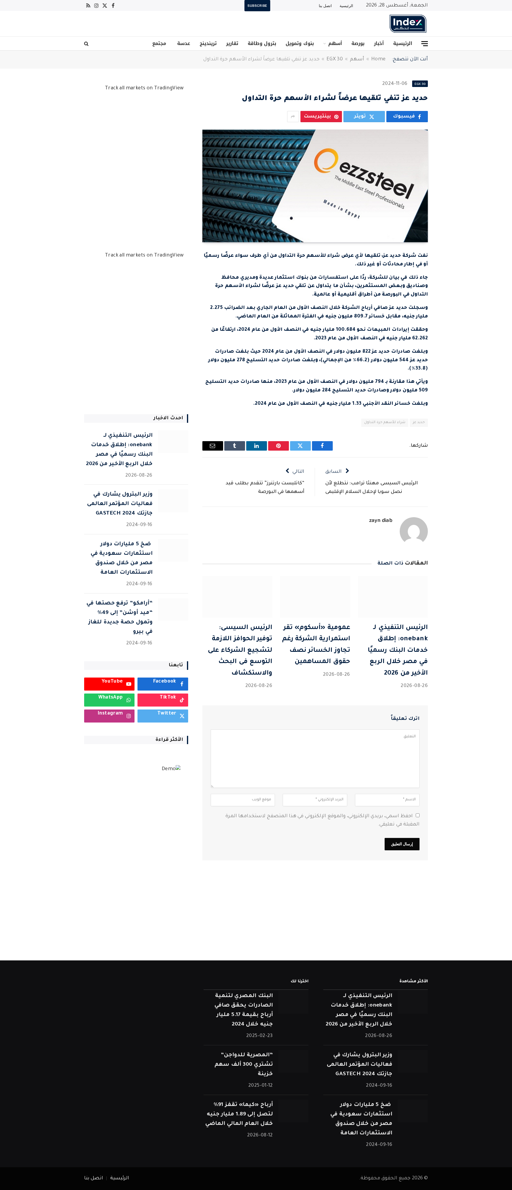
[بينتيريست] (449, 320)
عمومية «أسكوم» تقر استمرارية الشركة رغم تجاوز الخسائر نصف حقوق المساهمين (316, 645)
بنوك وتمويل (299, 43)
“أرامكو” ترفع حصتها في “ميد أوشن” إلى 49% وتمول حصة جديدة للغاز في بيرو (119, 618)
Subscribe (257, 5)
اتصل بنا (325, 6)
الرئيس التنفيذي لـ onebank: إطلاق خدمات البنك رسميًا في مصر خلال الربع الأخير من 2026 (398, 651)
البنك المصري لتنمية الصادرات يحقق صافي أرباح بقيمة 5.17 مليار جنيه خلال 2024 (244, 1010)
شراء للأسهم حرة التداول (384, 423)
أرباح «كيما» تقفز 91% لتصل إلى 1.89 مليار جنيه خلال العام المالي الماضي (239, 1114)
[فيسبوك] (449, 275)
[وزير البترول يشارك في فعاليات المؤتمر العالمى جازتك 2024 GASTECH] (173, 500)
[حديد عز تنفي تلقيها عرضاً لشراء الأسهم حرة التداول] (315, 186)
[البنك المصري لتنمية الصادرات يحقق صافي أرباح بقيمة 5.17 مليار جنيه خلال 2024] (293, 1002)
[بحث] (87, 43)
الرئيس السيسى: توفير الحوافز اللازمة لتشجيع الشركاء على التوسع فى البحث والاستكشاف (240, 651)
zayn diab (380, 520)
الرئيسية (346, 6)
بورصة (357, 43)
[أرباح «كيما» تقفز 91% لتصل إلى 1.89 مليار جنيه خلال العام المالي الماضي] (293, 1111)
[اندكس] (408, 23)
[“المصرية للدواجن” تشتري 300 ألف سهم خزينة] (293, 1061)
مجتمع (159, 43)
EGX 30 (335, 59)
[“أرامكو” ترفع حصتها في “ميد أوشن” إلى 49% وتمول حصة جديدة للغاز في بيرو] (173, 609)
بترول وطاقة (262, 43)
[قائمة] (424, 43)
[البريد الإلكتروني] (449, 335)
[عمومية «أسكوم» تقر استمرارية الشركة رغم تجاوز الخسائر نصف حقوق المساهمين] (315, 597)
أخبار (379, 43)
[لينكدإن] (449, 305)
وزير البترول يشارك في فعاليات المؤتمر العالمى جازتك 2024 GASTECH (120, 504)
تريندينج (208, 43)
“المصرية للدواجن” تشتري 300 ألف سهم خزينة (244, 1064)
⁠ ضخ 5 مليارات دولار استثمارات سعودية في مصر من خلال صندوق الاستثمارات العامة (122, 558)
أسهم (335, 43)
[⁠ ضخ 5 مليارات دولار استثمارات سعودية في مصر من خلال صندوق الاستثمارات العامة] (173, 550)
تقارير (232, 43)
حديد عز (419, 423)
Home (378, 59)
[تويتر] (449, 290)
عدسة (183, 43)
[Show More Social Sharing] (293, 116)
